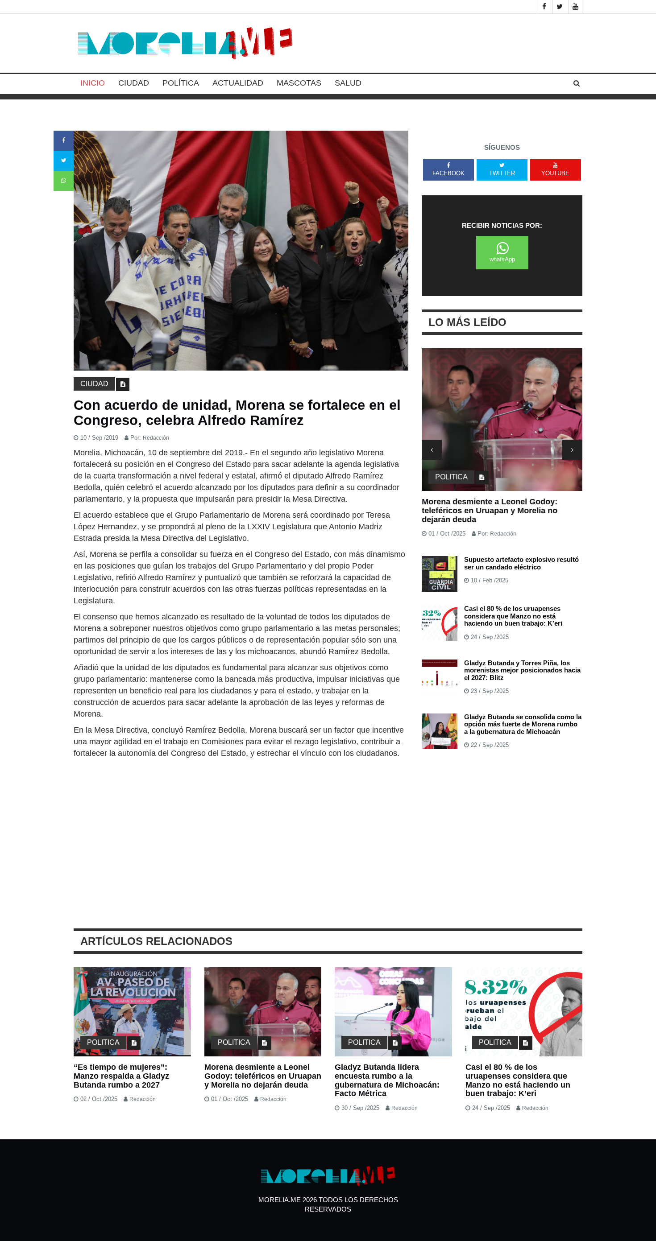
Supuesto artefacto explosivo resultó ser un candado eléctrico (521, 563)
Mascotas (299, 82)
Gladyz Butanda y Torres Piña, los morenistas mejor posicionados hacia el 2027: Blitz (522, 670)
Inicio (92, 82)
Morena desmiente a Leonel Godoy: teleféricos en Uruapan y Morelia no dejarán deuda (489, 510)
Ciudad (133, 82)
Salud (348, 82)
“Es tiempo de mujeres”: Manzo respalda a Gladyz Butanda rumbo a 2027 (121, 1076)
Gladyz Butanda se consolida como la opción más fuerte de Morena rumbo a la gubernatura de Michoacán (522, 724)
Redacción (156, 438)
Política (180, 82)
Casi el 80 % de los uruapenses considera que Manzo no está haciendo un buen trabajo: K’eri (513, 616)
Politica (451, 477)
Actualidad (237, 82)
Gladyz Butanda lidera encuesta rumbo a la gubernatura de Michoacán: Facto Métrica (387, 1080)
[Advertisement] (241, 825)
